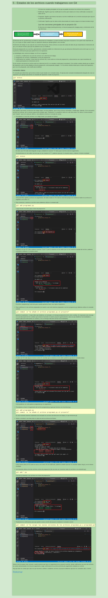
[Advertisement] (25, 19)
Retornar (18, 572)
